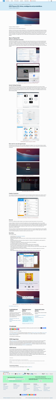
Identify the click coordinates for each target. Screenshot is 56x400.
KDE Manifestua (46, 389)
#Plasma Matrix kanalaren (36, 332)
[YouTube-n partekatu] (14, 329)
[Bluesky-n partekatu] (23, 394)
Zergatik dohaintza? (19, 377)
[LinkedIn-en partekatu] (10, 329)
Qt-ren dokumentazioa (16, 386)
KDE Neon (4, 389)
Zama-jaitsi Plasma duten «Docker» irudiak (15, 321)
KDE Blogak (25, 386)
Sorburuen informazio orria (39, 317)
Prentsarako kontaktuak (27, 388)
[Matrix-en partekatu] (20, 394)
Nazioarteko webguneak (47, 390)
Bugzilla (29, 333)
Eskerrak (25, 390)
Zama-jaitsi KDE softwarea (37, 387)
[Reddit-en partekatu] (11, 329)
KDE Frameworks (5, 387)
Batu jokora (24, 344)
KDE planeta (25, 387)
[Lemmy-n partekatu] (13, 329)
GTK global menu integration (20, 236)
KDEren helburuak (15, 387)
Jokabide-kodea (36, 388)
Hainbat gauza (25, 389)
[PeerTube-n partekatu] (16, 329)
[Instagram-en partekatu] (18, 329)
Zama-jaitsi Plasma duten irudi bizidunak (14, 319)
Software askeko (13, 340)
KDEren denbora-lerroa (47, 388)
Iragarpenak (11, 4)
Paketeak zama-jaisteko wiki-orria (27, 323)
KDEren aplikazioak (5, 386)
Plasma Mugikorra (5, 388)
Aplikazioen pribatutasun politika (38, 390)
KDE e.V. (45, 386)
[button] (48, 1)
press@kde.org (29, 366)
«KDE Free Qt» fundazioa (47, 387)
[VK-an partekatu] (17, 329)
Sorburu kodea (15, 388)
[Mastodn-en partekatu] (22, 394)
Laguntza (35, 386)
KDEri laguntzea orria (28, 343)
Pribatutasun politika (36, 389)
